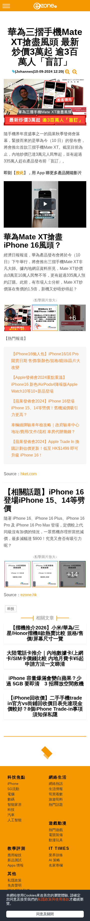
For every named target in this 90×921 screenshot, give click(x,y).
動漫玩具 (56, 840)
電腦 (11, 794)
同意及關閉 (45, 914)
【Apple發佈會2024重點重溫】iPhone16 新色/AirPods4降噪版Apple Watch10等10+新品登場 (44, 384)
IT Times (59, 848)
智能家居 (15, 805)
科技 (10, 609)
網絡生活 (58, 777)
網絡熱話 (56, 784)
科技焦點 (17, 777)
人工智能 (15, 820)
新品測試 (15, 860)
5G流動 (13, 789)
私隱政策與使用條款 (53, 899)
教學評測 (17, 848)
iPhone (13, 784)
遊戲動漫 (58, 823)
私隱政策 (15, 880)
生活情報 (56, 789)
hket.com (28, 474)
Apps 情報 (16, 865)
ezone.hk (28, 595)
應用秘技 (15, 855)
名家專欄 (56, 865)
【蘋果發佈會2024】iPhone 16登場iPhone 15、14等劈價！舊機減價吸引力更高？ (44, 408)
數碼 (11, 799)
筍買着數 (56, 794)
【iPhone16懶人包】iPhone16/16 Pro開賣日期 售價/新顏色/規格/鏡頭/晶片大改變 (45, 361)
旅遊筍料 (56, 799)
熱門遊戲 (56, 830)
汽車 (11, 815)
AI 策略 (54, 860)
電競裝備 (56, 835)
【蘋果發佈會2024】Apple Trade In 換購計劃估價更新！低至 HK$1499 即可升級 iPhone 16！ (45, 448)
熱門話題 (56, 805)
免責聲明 (15, 885)
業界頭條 (56, 855)
